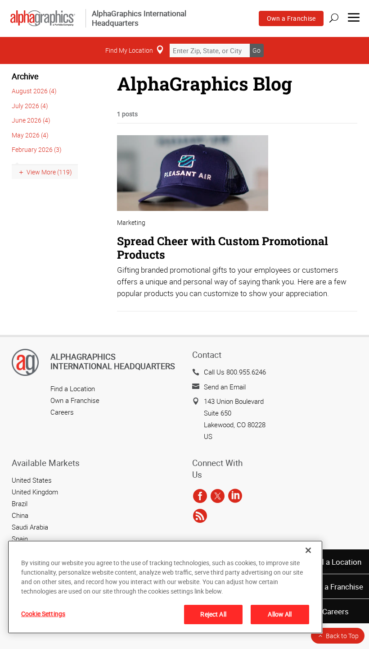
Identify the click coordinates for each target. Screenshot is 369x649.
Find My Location (129, 50)
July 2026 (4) (30, 105)
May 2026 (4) (30, 135)
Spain (20, 538)
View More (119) (49, 172)
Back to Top (342, 635)
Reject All (213, 614)
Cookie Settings (43, 613)
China (20, 515)
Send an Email (225, 386)
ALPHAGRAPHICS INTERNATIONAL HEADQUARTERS (112, 361)
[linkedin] (235, 496)
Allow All (280, 614)
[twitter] (217, 496)
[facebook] (200, 496)
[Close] (308, 550)
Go (256, 50)
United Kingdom (35, 491)
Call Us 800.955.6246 (235, 371)
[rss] (200, 516)
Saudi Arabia (30, 526)
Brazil (19, 503)
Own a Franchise (291, 18)
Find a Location (335, 562)
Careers (335, 611)
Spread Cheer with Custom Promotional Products (222, 247)
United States (32, 479)
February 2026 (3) (37, 149)
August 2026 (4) (34, 91)
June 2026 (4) (31, 120)
